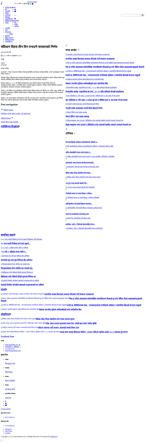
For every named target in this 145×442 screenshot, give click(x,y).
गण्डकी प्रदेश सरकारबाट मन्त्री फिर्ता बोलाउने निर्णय (84, 108)
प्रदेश (16, 24)
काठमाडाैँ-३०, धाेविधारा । (13, 347)
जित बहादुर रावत (10, 363)
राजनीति (7, 11)
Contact (7, 433)
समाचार (16, 20)
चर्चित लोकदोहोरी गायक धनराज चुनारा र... (78, 152)
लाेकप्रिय (5, 314)
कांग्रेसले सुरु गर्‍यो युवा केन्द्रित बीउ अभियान (16, 260)
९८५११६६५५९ (10, 349)
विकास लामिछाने (10, 381)
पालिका (16, 26)
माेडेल (7, 13)
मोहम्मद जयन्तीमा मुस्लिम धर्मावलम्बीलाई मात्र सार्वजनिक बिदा (87, 83)
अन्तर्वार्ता (7, 15)
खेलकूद (7, 17)
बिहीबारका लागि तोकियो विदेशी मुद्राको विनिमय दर (18, 276)
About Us (8, 429)
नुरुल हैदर (8, 398)
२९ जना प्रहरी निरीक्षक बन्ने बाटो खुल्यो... (15, 243)
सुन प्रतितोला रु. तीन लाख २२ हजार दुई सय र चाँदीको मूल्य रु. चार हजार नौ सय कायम (96, 100)
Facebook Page (7, 336)
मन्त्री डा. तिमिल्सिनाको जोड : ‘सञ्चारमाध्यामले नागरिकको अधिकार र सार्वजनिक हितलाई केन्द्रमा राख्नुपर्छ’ (103, 75)
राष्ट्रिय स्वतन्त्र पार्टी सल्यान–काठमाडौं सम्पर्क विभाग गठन (58, 327)
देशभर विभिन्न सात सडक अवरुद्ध (77, 116)
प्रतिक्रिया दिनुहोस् (9, 126)
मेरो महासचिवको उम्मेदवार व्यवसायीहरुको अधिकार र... (82, 142)
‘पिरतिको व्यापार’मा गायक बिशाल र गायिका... (79, 193)
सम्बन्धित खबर (7, 234)
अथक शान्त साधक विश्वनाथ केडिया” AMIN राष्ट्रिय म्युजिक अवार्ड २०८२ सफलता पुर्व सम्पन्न (94, 332)
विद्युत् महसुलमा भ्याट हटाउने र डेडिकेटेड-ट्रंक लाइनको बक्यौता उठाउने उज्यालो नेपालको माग (98, 124)
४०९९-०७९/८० (10, 417)
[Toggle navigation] (15, 15)
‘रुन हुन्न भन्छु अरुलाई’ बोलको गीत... (77, 183)
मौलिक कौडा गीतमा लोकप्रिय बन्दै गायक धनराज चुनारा (55, 319)
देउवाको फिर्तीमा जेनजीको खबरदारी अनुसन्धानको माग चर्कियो (22, 285)
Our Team (8, 431)
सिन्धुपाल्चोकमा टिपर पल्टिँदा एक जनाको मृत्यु (16, 268)
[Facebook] (5, 401)
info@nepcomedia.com (13, 351)
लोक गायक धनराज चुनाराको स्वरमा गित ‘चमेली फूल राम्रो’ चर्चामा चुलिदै (71, 323)
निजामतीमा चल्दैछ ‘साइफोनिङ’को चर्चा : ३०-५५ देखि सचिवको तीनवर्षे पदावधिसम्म (95, 91)
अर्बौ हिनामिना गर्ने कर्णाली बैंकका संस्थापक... (79, 204)
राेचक (7, 23)
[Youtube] (6, 405)
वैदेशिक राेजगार (9, 21)
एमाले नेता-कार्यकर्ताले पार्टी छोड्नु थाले (77, 214)
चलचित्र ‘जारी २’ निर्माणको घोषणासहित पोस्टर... (80, 224)
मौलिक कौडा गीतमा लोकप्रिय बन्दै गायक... (78, 173)
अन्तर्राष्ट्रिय (8, 19)
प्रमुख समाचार (9, 7)
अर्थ (6, 30)
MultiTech (54, 436)
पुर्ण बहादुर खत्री (10, 389)
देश (6, 9)
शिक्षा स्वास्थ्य (9, 38)
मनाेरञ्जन (8, 32)
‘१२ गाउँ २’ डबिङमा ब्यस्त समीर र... (14, 252)
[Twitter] (6, 403)
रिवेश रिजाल (9, 372)
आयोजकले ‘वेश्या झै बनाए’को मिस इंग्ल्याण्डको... (80, 163)
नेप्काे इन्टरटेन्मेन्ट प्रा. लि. (13, 345)
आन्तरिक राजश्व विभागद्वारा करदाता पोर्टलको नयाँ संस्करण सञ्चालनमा (90, 59)
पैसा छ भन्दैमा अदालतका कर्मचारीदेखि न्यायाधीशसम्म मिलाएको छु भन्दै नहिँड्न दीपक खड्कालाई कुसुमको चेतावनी (105, 67)
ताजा (3, 289)
